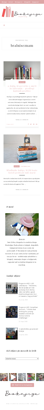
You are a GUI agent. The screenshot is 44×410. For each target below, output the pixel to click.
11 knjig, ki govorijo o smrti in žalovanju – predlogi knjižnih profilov (22, 88)
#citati (11, 2)
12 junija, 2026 (23, 300)
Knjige (22, 82)
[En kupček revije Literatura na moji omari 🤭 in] (31, 377)
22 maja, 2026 (23, 321)
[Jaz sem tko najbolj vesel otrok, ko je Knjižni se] (40, 377)
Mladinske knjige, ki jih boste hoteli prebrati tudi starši (22, 171)
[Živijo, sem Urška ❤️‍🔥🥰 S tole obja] (4, 377)
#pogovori (35, 2)
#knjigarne (18, 2)
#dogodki (27, 2)
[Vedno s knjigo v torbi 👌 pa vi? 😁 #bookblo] (13, 377)
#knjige (4, 2)
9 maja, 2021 (10, 124)
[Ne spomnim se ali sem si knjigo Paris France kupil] (22, 377)
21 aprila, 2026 (23, 335)
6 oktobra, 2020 (25, 166)
